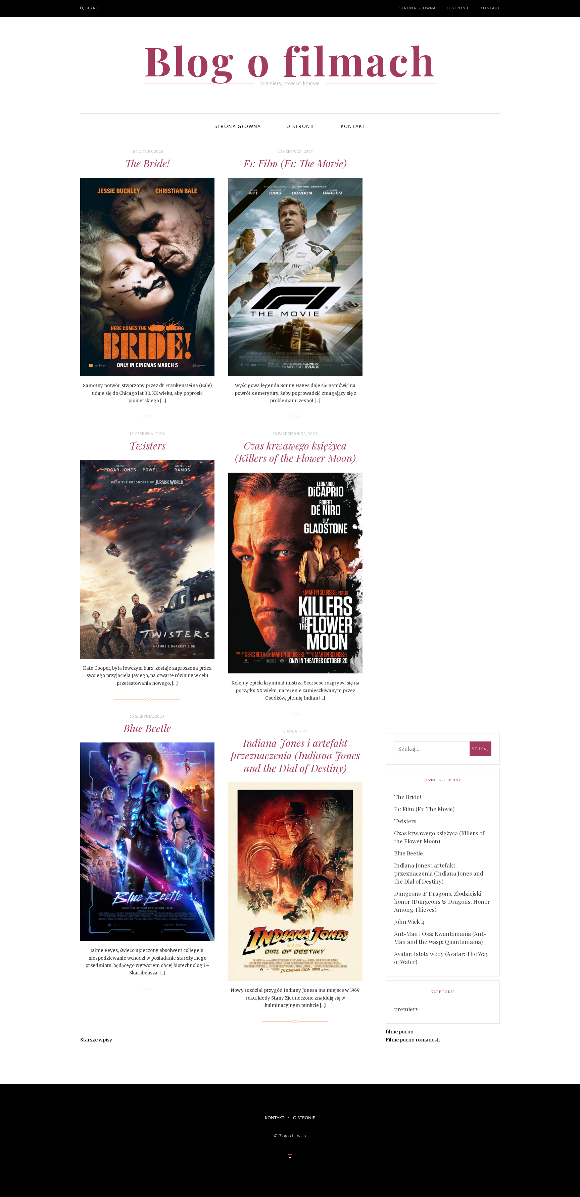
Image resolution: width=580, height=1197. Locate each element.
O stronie (458, 7)
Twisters (147, 445)
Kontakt (490, 7)
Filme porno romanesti (413, 1040)
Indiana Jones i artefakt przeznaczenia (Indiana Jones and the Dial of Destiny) (295, 755)
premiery (406, 1009)
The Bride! (147, 163)
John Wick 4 (409, 921)
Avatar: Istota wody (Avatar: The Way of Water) (441, 957)
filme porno (400, 1032)
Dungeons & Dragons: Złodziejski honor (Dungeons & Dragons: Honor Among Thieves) (442, 901)
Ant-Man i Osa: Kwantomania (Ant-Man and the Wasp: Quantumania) (440, 937)
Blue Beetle (147, 728)
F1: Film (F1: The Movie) (295, 163)
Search (94, 7)
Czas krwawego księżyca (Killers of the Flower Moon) (295, 452)
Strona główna (417, 7)
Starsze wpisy (96, 1040)
